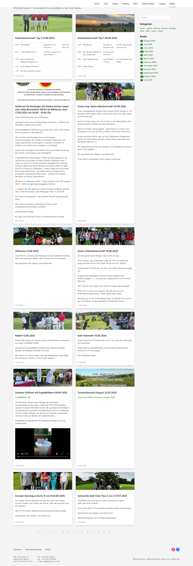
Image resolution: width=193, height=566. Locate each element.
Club (106, 4)
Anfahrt (48, 549)
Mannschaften (148, 4)
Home (97, 4)
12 (98, 532)
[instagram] (173, 549)
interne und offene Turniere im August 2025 (96, 397)
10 (87, 532)
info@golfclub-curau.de (51, 561)
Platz (135, 4)
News (172, 4)
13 (104, 532)
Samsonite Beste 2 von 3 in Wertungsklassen (97, 518)
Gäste (114, 4)
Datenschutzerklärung (33, 549)
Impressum (17, 549)
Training (125, 4)
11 (92, 532)
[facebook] (178, 549)
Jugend (162, 4)
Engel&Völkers (21, 397)
